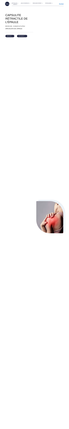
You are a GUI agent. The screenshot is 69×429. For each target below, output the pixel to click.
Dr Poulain (14, 3)
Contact (15, 4)
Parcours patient (37, 3)
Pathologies (48, 3)
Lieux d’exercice (25, 3)
